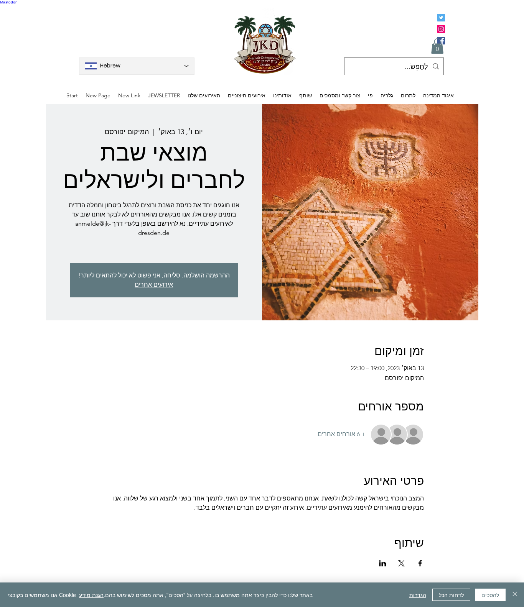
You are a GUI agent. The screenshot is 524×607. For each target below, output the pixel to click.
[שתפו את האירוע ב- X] (401, 563)
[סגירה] (514, 595)
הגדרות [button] (417, 595)
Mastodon (9, 2)
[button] (437, 46)
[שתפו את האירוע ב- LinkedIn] (382, 563)
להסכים (490, 595)
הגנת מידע (91, 595)
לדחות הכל (451, 595)
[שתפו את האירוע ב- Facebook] (420, 563)
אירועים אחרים (154, 284)
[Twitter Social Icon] (441, 17)
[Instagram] (441, 29)
